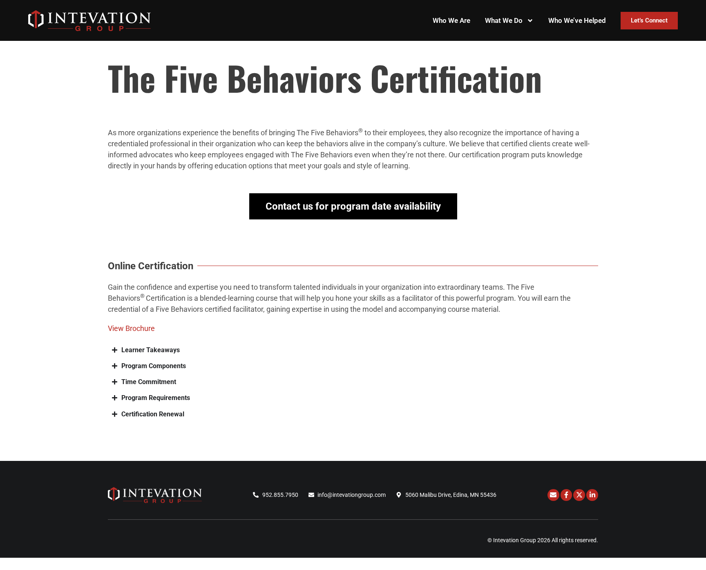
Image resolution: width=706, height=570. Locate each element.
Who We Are (451, 20)
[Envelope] (553, 495)
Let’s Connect (649, 20)
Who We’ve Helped (577, 20)
